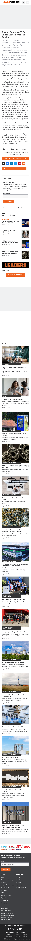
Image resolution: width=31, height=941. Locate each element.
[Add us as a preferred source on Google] (23, 163)
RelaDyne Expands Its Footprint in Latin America (10, 241)
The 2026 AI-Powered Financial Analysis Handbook (14, 368)
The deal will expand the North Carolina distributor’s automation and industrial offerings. (15, 665)
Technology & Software (9, 495)
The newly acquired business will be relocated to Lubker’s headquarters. (15, 534)
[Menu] (27, 2)
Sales (4, 396)
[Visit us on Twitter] (16, 928)
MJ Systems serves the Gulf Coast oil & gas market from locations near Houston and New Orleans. (15, 761)
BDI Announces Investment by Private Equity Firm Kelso (10, 252)
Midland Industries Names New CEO (13, 727)
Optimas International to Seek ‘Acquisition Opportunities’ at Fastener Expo (15, 564)
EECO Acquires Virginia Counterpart (13, 662)
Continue (8, 201)
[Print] (3, 163)
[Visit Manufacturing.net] (12, 849)
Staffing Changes (7, 724)
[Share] (7, 163)
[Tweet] (15, 163)
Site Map (24, 936)
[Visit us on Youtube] (20, 928)
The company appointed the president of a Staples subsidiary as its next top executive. (14, 730)
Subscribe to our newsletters (15, 158)
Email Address (7, 193)
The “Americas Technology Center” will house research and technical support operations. (15, 603)
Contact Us (15, 932)
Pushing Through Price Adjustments (9, 231)
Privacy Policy (10, 934)
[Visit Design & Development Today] (4, 847)
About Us (8, 932)
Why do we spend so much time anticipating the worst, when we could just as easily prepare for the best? (15, 403)
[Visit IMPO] (27, 847)
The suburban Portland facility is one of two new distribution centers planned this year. (15, 635)
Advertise (22, 932)
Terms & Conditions (21, 934)
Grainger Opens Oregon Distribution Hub (14, 632)
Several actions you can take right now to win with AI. (14, 372)
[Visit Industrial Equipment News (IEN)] (19, 846)
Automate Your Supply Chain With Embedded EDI (10, 222)
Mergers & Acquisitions (9, 430)
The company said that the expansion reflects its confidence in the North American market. (15, 830)
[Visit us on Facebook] (9, 928)
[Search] (23, 2)
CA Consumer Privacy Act (13, 936)
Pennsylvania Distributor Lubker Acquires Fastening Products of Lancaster (14, 530)
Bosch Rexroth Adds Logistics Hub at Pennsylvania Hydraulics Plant (13, 826)
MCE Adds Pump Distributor (10, 757)
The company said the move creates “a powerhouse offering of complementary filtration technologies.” (13, 795)
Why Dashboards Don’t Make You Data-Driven (14, 498)
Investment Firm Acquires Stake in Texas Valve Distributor (14, 695)
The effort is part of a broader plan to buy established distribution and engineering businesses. (13, 569)
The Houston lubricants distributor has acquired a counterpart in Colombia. (15, 438)
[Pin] (19, 163)
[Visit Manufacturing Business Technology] (19, 849)
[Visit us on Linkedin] (13, 928)
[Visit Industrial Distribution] (4, 849)
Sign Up (5, 869)
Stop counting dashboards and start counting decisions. (14, 502)
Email (2, 861)
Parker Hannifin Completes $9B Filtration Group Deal (14, 790)
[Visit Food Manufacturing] (12, 847)
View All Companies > (15, 275)
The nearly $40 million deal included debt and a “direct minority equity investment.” (15, 699)
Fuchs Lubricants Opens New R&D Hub (13, 599)
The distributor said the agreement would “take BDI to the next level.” (15, 470)
